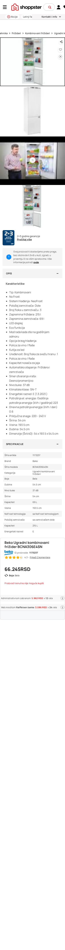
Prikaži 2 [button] (40, 557)
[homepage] (26, 7)
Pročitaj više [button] (24, 239)
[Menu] (6, 7)
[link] (59, 7)
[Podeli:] (61, 42)
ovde (36, 262)
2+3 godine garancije (28, 236)
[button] (49, 7)
